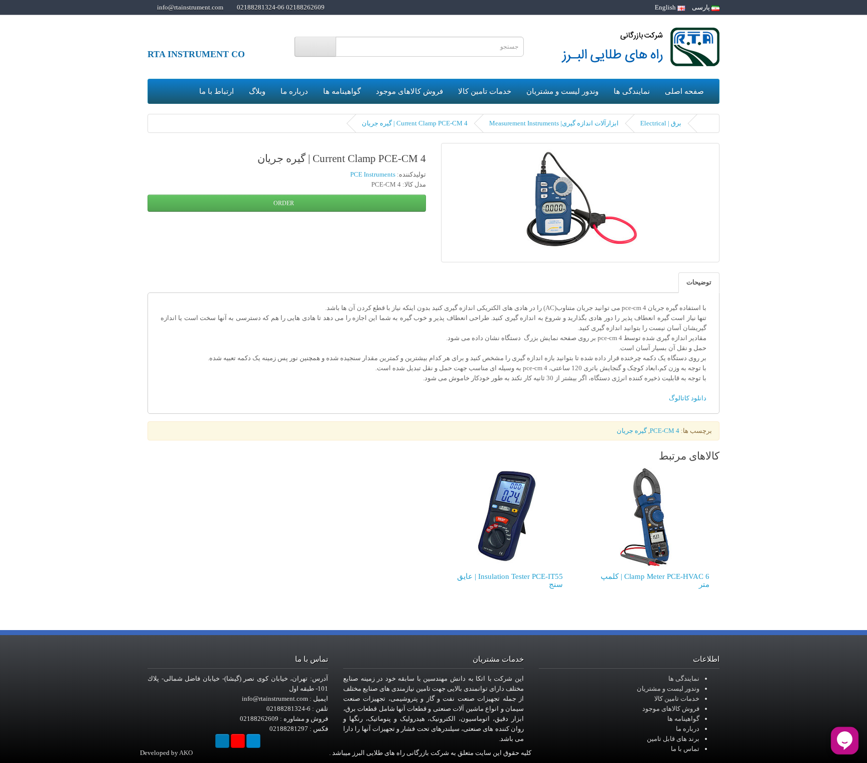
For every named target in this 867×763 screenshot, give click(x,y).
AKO (186, 752)
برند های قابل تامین (673, 738)
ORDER (284, 203)
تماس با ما (685, 748)
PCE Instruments (372, 174)
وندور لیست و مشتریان (562, 91)
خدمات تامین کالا (484, 91)
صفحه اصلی (684, 91)
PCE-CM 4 (664, 430)
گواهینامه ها (342, 91)
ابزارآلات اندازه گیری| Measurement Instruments (554, 123)
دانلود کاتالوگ (687, 398)
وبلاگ (257, 91)
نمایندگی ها (632, 91)
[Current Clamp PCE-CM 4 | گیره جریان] (580, 202)
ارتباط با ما (216, 91)
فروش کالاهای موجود (409, 91)
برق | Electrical (660, 123)
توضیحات (698, 282)
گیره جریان (632, 430)
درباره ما (294, 91)
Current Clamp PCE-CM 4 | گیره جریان (415, 123)
